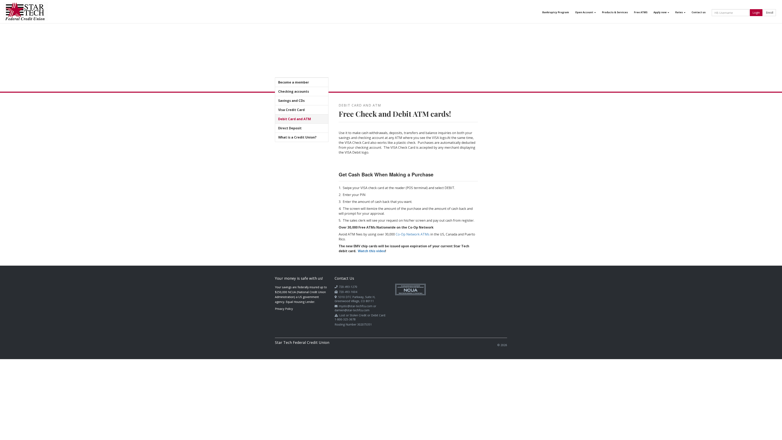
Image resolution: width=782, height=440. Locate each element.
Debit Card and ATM (294, 119)
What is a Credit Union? (297, 137)
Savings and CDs (291, 100)
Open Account (584, 12)
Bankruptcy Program (555, 12)
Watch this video (371, 251)
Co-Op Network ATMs (412, 234)
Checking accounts (293, 91)
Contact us (699, 12)
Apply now (660, 12)
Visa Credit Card (291, 110)
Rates (679, 12)
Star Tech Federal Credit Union (302, 342)
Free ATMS (640, 12)
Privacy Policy (284, 309)
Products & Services (615, 12)
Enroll (769, 12)
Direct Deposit (290, 128)
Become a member (293, 82)
